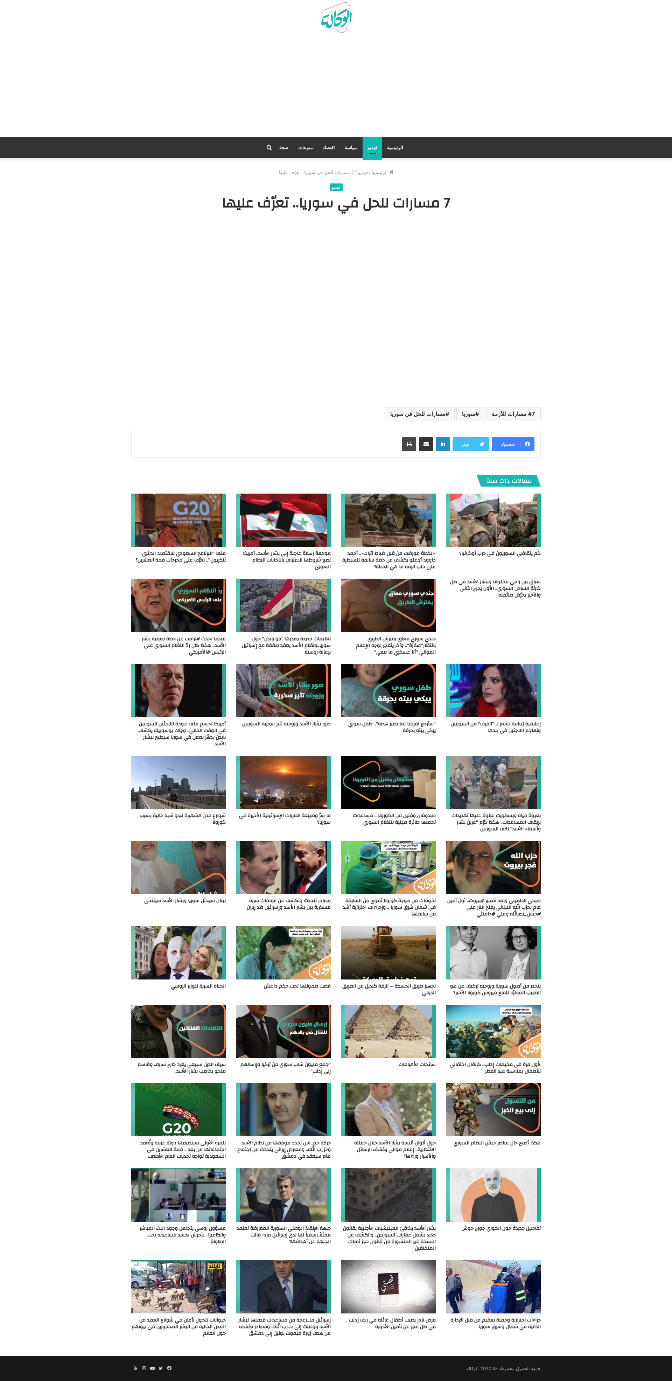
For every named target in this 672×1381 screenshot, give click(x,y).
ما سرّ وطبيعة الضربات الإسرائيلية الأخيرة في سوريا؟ (285, 819)
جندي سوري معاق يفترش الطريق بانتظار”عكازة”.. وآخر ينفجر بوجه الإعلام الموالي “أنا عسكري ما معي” (396, 645)
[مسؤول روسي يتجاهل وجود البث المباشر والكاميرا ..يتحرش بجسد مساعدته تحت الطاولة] (178, 1194)
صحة (283, 147)
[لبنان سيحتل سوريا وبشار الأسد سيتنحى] (178, 867)
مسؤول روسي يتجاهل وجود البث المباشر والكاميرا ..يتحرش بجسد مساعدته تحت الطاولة (183, 1235)
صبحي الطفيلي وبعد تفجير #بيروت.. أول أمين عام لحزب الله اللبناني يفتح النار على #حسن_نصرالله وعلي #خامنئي (494, 907)
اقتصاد (329, 147)
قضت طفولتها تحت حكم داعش (297, 986)
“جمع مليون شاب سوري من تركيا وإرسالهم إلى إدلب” (285, 1068)
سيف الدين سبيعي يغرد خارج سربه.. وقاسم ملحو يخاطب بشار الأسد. (182, 1068)
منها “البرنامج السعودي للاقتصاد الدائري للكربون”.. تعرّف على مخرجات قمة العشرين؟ (180, 557)
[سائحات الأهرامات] (388, 1031)
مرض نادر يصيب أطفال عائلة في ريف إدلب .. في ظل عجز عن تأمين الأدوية (390, 1323)
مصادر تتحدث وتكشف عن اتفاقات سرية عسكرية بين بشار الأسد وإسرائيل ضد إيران (289, 904)
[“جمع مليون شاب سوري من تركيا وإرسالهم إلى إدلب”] (283, 1031)
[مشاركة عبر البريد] (426, 444)
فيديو (372, 147)
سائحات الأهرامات (417, 1064)
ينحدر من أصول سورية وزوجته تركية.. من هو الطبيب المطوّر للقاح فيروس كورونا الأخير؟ (495, 989)
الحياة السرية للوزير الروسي (198, 986)
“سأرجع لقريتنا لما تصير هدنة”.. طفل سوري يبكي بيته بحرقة (392, 727)
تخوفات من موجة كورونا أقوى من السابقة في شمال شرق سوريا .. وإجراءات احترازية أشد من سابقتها (389, 907)
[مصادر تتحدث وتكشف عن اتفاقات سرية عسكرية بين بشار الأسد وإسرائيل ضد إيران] (283, 867)
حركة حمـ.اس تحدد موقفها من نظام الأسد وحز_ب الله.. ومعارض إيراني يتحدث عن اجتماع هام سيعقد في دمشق (284, 1149)
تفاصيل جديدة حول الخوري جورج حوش (501, 1228)
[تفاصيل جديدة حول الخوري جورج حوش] (493, 1194)
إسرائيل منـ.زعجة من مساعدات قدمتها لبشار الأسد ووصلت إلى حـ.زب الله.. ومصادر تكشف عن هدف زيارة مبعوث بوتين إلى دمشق (284, 1327)
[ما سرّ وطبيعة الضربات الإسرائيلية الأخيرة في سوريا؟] (283, 782)
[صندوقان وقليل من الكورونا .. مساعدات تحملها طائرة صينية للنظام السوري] (388, 782)
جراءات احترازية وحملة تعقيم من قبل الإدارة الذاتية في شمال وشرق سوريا (495, 1323)
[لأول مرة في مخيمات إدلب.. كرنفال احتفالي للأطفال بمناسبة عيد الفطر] (493, 1031)
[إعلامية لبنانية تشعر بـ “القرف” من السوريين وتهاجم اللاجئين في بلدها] (493, 690)
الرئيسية (395, 147)
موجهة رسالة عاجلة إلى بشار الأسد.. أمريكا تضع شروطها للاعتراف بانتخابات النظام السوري (287, 560)
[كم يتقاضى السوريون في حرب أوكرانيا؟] (493, 520)
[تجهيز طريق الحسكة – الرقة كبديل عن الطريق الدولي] (388, 952)
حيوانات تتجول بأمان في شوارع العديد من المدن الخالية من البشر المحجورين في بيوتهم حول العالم (179, 1327)
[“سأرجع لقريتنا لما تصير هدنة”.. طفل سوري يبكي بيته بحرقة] (388, 690)
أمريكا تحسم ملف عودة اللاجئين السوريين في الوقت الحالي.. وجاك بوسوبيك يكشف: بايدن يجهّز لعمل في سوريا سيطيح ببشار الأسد (182, 733)
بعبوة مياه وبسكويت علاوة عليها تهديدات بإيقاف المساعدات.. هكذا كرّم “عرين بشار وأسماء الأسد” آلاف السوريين (496, 822)
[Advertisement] (336, 88)
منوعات (305, 147)
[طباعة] (409, 444)
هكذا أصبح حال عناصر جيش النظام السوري (497, 1143)
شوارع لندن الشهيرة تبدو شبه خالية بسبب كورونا (183, 819)
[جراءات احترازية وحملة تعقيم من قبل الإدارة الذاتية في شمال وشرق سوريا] (493, 1286)
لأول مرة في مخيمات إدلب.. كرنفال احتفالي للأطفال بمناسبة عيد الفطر (495, 1068)
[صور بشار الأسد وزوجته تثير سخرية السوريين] (283, 690)
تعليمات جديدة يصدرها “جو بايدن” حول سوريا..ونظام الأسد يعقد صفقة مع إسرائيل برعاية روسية (286, 645)
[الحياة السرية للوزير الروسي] (178, 952)
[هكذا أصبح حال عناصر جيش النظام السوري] (493, 1109)
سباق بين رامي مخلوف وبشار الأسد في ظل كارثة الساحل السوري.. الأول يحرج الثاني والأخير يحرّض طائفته (495, 588)
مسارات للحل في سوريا (418, 413)
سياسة (351, 147)
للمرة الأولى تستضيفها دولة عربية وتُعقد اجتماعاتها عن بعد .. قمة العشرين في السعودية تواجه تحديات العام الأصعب (183, 1149)
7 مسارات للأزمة (513, 413)
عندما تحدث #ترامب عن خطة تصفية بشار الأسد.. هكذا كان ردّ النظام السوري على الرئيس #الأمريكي (184, 645)
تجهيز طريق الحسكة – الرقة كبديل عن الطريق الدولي (389, 989)
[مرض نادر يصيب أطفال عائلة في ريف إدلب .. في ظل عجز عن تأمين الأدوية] (388, 1286)
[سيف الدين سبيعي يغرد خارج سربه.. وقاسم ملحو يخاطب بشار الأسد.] (178, 1031)
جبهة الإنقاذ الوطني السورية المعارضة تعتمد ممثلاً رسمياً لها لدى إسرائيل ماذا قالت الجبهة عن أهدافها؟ (284, 1235)
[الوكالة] (336, 17)
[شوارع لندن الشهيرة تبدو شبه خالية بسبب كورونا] (178, 782)
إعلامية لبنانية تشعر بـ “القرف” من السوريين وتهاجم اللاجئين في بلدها (496, 727)
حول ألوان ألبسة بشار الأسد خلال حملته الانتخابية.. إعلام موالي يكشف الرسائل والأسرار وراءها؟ (395, 1149)
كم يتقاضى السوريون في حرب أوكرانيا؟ (500, 553)
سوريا (468, 413)
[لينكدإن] (443, 444)
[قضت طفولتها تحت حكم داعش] (283, 952)
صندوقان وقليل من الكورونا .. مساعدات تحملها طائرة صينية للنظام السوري (394, 819)
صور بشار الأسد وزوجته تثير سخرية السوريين (286, 723)
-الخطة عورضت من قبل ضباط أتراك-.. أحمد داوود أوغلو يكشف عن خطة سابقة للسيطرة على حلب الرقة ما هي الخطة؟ (389, 560)
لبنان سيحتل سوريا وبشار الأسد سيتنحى (185, 900)
